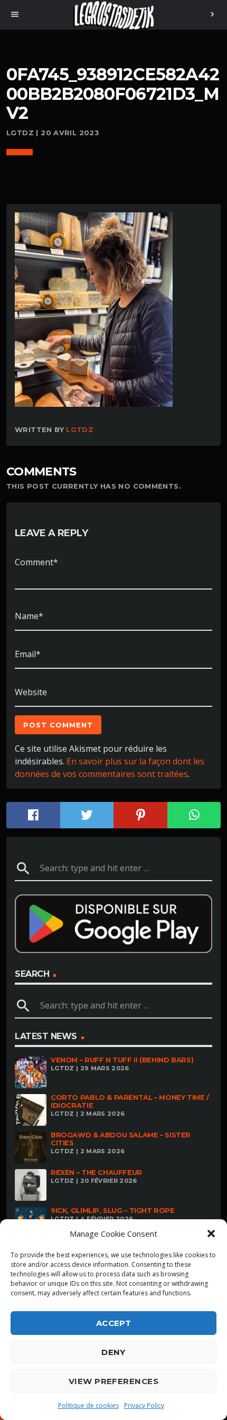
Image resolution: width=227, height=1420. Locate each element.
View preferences (113, 1381)
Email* (28, 654)
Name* (29, 616)
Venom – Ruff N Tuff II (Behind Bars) (122, 1060)
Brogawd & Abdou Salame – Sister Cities (121, 1139)
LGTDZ (79, 429)
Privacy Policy (144, 1405)
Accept (113, 1323)
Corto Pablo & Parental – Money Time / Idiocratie (130, 1101)
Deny (113, 1352)
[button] (211, 1233)
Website (31, 692)
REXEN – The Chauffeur (96, 1172)
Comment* (36, 562)
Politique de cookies (88, 1405)
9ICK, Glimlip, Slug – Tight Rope (113, 1211)
